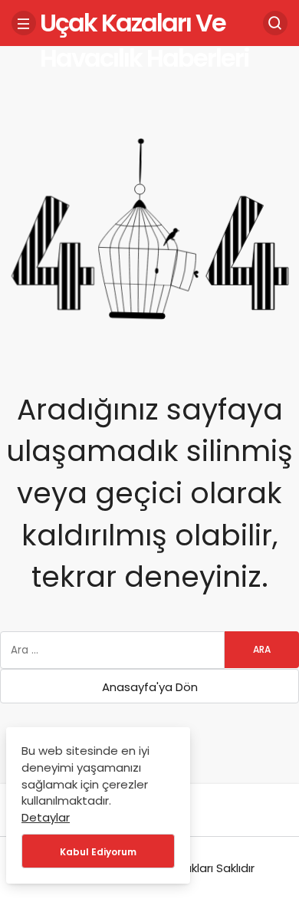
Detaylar (45, 817)
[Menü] (24, 23)
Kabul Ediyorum (98, 851)
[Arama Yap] (275, 23)
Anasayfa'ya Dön (150, 687)
